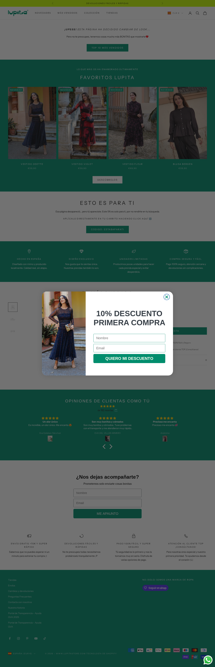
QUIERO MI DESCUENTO (129, 358)
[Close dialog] (167, 297)
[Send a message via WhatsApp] (208, 660)
